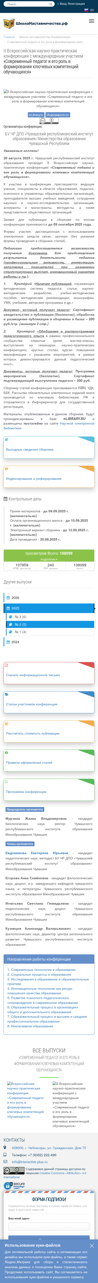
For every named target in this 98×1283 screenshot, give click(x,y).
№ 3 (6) (20, 616)
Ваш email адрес (18, 1218)
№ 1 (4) (20, 631)
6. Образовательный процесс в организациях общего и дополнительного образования (42, 1009)
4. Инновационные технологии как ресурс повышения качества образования (40, 990)
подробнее (48, 559)
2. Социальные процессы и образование (39, 974)
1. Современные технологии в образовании (41, 969)
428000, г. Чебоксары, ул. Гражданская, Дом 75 (49, 1147)
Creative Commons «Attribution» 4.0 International (45, 1175)
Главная (9, 37)
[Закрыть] (92, 1246)
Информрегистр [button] (58, 115)
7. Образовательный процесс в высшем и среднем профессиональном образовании (47, 1018)
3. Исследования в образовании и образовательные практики (48, 981)
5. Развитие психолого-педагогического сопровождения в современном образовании (42, 1000)
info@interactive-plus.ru (30, 1161)
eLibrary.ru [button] (36, 115)
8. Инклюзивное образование (30, 1025)
